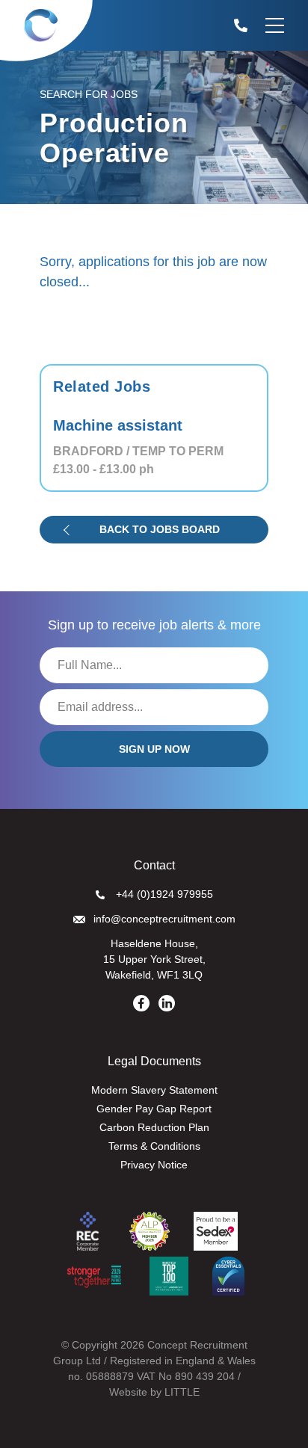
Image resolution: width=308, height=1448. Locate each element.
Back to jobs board (159, 529)
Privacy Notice (154, 1165)
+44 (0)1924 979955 (164, 894)
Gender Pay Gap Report (154, 1109)
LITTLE (182, 1392)
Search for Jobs (89, 94)
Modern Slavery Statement (154, 1090)
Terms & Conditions (154, 1146)
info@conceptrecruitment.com (164, 919)
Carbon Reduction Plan (154, 1127)
